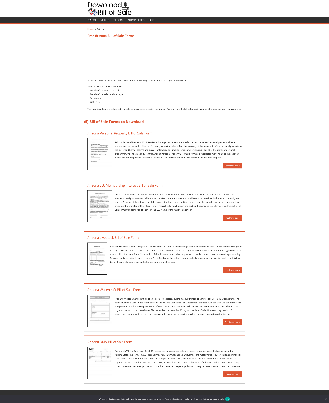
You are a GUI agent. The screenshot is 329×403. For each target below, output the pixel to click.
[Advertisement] (164, 58)
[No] (326, 399)
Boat (151, 20)
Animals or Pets (136, 20)
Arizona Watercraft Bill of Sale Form (114, 289)
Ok (227, 399)
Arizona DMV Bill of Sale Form (109, 342)
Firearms (118, 20)
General (92, 20)
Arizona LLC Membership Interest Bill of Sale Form (125, 185)
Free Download (231, 165)
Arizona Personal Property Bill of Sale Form (119, 133)
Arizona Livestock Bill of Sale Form (113, 237)
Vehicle (105, 20)
